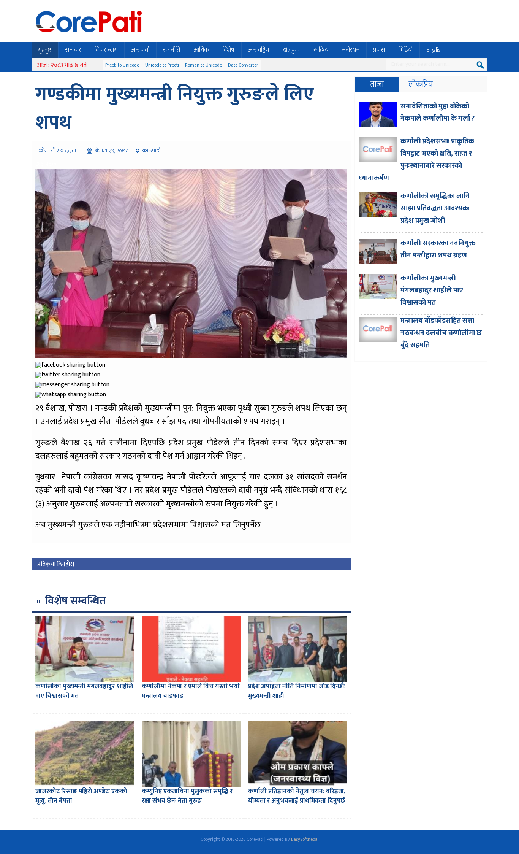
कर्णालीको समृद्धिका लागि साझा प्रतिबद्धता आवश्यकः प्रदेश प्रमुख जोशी (435, 208)
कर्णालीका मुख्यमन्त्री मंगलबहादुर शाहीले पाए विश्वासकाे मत (84, 691)
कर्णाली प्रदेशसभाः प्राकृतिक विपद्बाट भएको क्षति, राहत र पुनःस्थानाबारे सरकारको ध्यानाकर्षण (416, 159)
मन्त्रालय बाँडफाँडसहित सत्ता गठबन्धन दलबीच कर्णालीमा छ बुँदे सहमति (441, 333)
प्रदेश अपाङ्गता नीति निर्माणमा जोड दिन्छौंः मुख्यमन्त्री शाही (296, 691)
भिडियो (406, 49)
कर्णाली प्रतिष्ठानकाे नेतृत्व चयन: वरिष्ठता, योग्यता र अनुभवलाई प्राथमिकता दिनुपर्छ (296, 796)
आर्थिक (201, 49)
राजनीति (171, 49)
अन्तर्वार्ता (140, 49)
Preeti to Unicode (122, 65)
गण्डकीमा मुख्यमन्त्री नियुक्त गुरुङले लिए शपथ (174, 108)
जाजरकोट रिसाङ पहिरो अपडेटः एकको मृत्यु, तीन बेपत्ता (81, 796)
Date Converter (243, 65)
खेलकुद (291, 49)
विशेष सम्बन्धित (75, 601)
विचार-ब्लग (106, 49)
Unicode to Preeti (162, 65)
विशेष (228, 49)
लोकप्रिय (421, 84)
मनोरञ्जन (350, 49)
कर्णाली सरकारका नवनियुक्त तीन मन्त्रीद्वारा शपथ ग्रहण (438, 249)
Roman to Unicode (203, 65)
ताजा (377, 84)
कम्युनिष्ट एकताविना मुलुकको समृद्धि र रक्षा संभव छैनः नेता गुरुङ (187, 796)
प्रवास (379, 49)
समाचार (73, 49)
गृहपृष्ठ (44, 49)
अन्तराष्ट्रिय (258, 49)
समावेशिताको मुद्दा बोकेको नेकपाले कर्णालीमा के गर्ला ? (437, 112)
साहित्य (320, 49)
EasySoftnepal (305, 839)
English (435, 49)
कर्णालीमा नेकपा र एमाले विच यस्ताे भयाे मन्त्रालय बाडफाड (191, 691)
